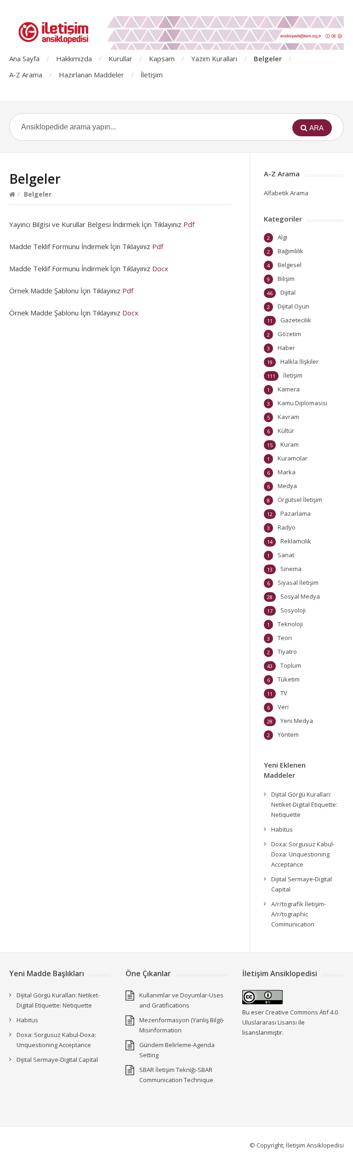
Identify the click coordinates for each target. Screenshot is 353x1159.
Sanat (286, 555)
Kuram (289, 444)
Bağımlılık (290, 251)
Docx (160, 268)
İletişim (152, 74)
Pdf (188, 224)
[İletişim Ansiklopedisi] (176, 33)
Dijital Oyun (293, 306)
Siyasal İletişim (298, 582)
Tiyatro (287, 651)
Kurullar (120, 58)
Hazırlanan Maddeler (91, 74)
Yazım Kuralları (214, 58)
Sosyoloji (293, 610)
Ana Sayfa (24, 58)
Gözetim (289, 334)
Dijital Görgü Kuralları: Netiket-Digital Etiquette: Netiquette (304, 804)
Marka (287, 472)
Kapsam (162, 58)
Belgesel (290, 265)
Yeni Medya (296, 720)
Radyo (287, 527)
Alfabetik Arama (286, 193)
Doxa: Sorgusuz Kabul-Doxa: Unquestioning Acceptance (303, 854)
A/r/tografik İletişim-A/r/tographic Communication (298, 914)
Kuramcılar (292, 458)
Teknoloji (290, 624)
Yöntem (288, 734)
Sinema (291, 569)
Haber (286, 348)
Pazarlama (295, 513)
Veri (283, 707)
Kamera (289, 389)
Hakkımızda (74, 58)
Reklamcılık (295, 541)
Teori (285, 638)
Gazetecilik (295, 320)
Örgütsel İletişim (300, 499)
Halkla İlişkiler (299, 361)
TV (283, 693)
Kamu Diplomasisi (302, 403)
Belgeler (268, 58)
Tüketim (289, 679)
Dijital (288, 292)
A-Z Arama (25, 74)
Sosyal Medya (300, 596)
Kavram (288, 417)
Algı (282, 237)
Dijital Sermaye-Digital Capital (57, 1059)
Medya (287, 486)
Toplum (290, 665)
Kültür (286, 430)
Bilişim (286, 278)
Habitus (282, 829)
